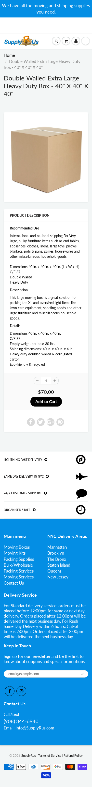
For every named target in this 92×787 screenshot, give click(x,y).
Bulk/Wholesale (18, 565)
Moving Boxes (17, 547)
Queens (54, 571)
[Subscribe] (82, 674)
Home (9, 55)
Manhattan (57, 547)
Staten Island (58, 565)
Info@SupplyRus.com (34, 727)
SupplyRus (28, 755)
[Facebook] (9, 691)
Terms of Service (49, 755)
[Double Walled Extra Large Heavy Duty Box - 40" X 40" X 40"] (46, 156)
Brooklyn (55, 553)
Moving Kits (15, 553)
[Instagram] (21, 691)
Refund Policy (73, 755)
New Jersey (57, 576)
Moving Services (19, 576)
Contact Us (14, 583)
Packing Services (19, 571)
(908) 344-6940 (21, 721)
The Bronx (56, 559)
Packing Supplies (19, 559)
